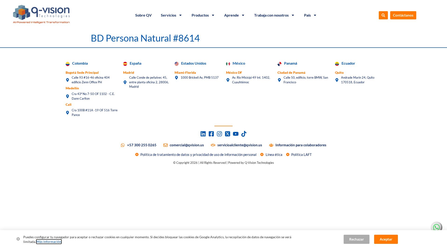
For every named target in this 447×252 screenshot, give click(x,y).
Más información (49, 242)
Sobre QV (143, 15)
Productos (200, 15)
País (307, 15)
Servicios (168, 15)
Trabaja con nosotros (271, 15)
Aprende (231, 15)
